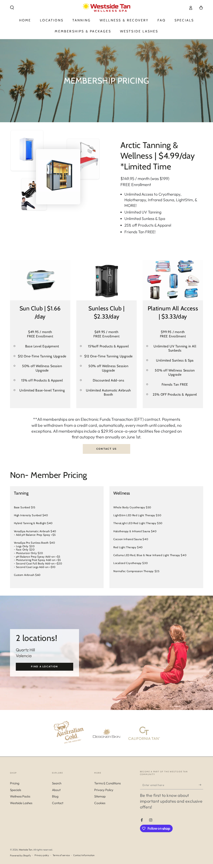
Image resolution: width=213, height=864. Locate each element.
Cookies (99, 803)
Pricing (14, 783)
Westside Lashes (21, 803)
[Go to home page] (106, 7)
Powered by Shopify (20, 855)
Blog (55, 796)
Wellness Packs (20, 796)
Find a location (44, 666)
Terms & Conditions (107, 783)
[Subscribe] (201, 785)
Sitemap (100, 796)
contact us (106, 448)
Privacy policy (42, 855)
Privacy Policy (103, 790)
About (56, 790)
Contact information (83, 855)
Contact (57, 803)
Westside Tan (25, 849)
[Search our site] (12, 7)
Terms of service (61, 855)
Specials (15, 790)
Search (56, 783)
